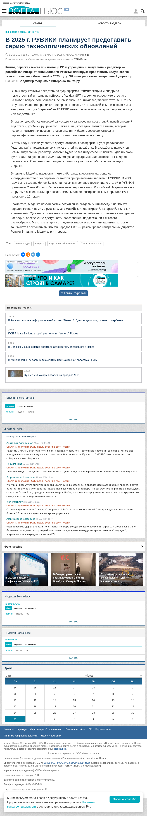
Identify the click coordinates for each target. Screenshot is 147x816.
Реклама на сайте (75, 729)
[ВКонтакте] (23, 254)
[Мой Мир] (38, 254)
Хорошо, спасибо (124, 799)
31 (15, 719)
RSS (90, 729)
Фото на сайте (13, 546)
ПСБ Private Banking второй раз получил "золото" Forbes (43, 333)
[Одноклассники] (28, 254)
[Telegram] (33, 254)
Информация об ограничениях (46, 729)
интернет (39, 243)
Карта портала (103, 729)
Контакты (9, 729)
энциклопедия (22, 243)
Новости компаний (51, 735)
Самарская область (91, 243)
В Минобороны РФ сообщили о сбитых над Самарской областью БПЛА (52, 359)
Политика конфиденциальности (21, 735)
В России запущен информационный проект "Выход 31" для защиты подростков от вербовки (65, 320)
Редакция (22, 729)
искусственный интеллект (63, 243)
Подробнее (60, 748)
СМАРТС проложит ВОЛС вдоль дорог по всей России (38, 446)
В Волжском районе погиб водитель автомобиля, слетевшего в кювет (51, 346)
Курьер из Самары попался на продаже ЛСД (51, 375)
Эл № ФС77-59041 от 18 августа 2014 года (67, 762)
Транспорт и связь (15, 31)
